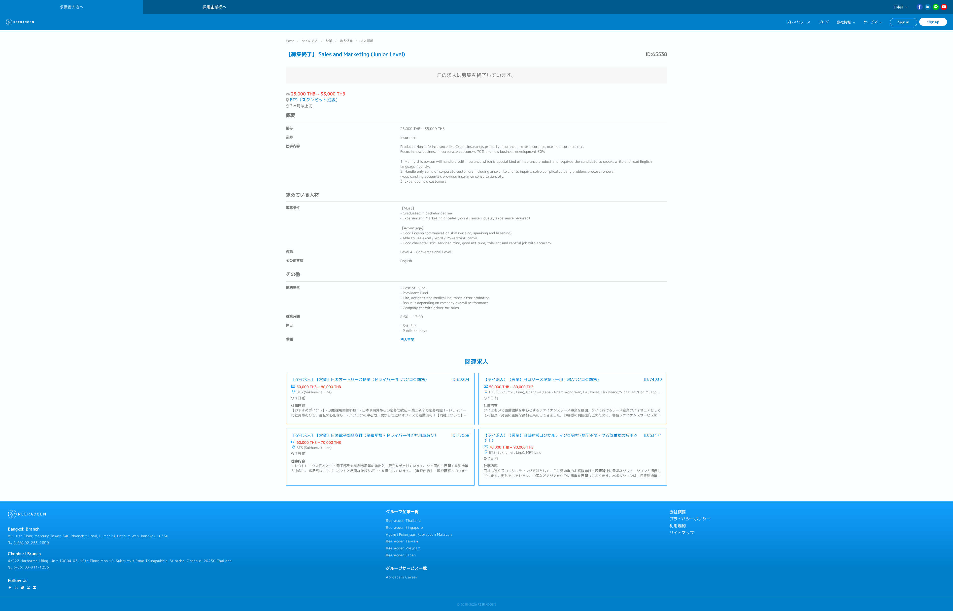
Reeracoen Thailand (403, 520)
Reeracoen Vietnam (403, 548)
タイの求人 (310, 41)
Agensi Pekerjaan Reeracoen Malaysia (419, 534)
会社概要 (678, 511)
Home (290, 41)
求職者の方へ (71, 7)
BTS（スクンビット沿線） (315, 100)
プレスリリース (798, 22)
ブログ (823, 22)
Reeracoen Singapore (404, 527)
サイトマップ (682, 532)
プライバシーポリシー (690, 518)
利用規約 (678, 525)
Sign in (903, 22)
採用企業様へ (214, 7)
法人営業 (346, 41)
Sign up (933, 21)
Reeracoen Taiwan (402, 541)
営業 (329, 41)
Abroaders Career (401, 577)
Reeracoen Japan (401, 555)
